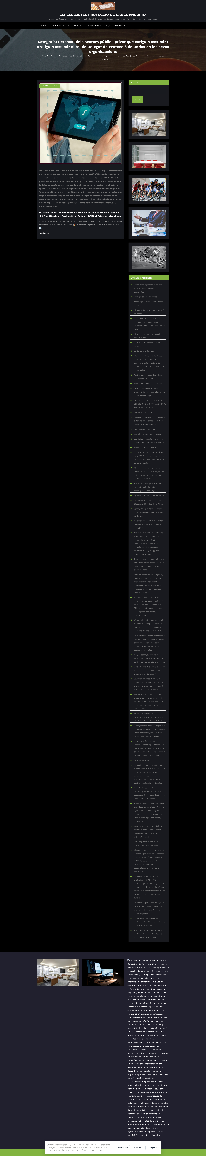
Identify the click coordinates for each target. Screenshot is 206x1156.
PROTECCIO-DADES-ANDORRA (57, 171)
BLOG (108, 26)
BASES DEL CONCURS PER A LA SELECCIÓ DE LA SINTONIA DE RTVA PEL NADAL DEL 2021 (150, 404)
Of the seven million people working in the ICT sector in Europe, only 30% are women (149, 922)
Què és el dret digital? (143, 412)
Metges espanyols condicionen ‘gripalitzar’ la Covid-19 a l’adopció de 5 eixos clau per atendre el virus (149, 658)
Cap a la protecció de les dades (147, 434)
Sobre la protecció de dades (146, 447)
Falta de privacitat (141, 760)
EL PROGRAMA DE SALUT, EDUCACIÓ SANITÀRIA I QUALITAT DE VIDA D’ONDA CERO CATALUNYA (149, 717)
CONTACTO (120, 26)
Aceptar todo (123, 1147)
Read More (44, 233)
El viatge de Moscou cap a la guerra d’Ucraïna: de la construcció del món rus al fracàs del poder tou (150, 420)
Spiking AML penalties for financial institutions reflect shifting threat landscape (149, 512)
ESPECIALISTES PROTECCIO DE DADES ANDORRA (103, 15)
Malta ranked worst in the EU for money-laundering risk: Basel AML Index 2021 (149, 524)
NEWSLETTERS (94, 26)
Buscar (134, 82)
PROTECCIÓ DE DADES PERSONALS (67, 26)
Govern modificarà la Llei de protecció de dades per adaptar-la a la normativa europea (149, 392)
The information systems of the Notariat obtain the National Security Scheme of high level (147, 487)
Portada (45, 56)
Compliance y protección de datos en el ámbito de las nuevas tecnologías (149, 288)
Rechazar (138, 1147)
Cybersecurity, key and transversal (149, 495)
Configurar (152, 1147)
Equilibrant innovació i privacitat (148, 383)
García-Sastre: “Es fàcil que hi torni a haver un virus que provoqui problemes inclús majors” (149, 670)
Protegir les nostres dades (145, 297)
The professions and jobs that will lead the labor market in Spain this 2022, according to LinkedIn (149, 934)
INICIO (44, 26)
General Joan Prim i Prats (145, 429)
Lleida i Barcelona (73, 192)
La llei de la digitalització (145, 351)
